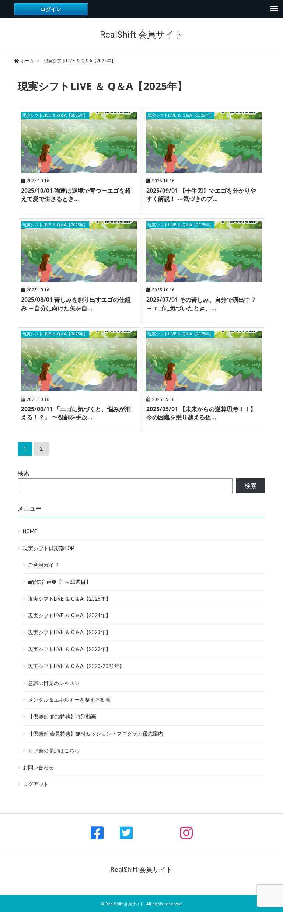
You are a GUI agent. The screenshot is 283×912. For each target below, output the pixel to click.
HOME (30, 531)
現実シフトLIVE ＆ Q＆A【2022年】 (69, 649)
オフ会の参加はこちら (54, 751)
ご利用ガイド (43, 565)
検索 (23, 473)
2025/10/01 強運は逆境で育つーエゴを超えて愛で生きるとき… (76, 194)
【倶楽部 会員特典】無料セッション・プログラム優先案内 (95, 734)
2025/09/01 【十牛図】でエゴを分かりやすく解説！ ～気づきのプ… (201, 194)
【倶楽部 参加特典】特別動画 (62, 717)
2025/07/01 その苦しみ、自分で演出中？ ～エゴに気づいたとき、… (201, 304)
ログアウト (36, 784)
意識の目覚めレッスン (54, 683)
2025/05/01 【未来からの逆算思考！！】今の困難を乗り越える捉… (201, 413)
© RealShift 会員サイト (122, 904)
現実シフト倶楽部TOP (48, 548)
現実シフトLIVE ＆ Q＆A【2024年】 (69, 615)
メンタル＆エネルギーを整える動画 (69, 700)
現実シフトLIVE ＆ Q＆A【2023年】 (69, 632)
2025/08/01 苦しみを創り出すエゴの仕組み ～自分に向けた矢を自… (76, 304)
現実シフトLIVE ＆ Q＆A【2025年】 (69, 599)
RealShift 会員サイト (142, 34)
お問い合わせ (38, 768)
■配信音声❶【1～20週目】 (59, 582)
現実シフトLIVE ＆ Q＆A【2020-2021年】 (76, 666)
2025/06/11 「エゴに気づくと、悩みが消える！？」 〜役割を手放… (76, 413)
